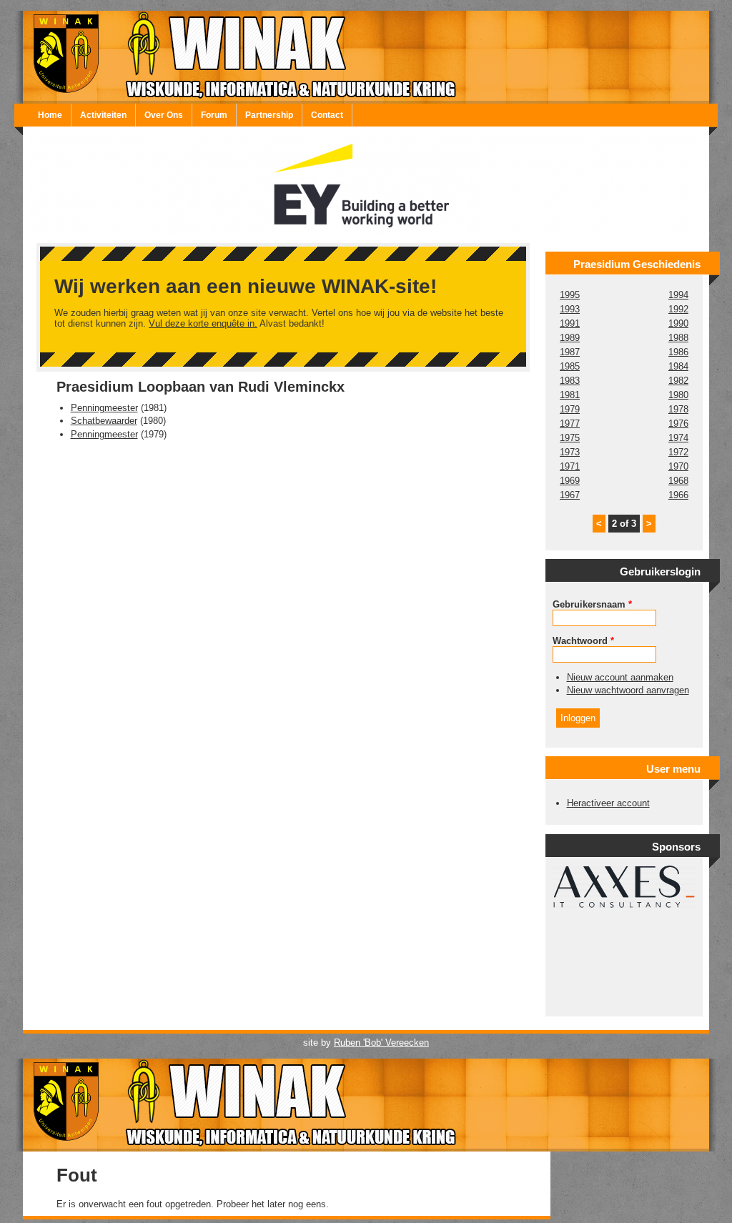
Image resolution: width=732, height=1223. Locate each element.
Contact (327, 115)
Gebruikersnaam (592, 604)
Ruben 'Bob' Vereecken (381, 1042)
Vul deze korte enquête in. (203, 323)
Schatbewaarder (104, 420)
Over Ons (163, 115)
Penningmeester (104, 407)
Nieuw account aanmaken (620, 677)
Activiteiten (103, 115)
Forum (214, 115)
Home (50, 115)
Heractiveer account (608, 803)
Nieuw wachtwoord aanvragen (628, 690)
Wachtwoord (583, 640)
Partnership (269, 115)
